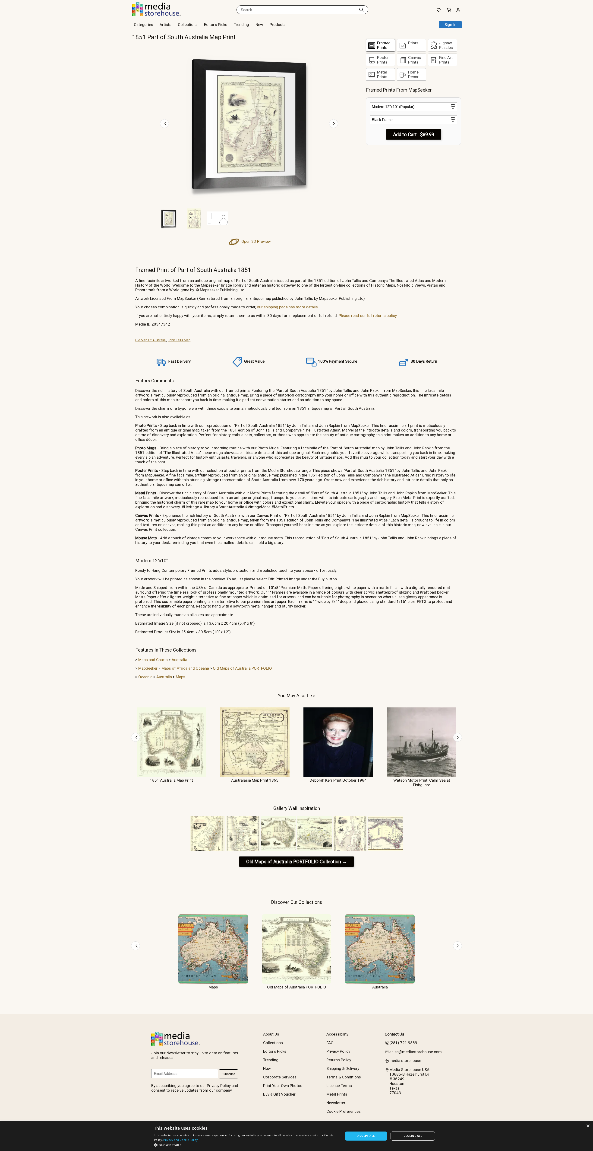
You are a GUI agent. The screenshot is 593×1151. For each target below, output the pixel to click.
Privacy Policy (338, 1051)
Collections (188, 24)
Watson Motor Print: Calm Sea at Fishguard (421, 782)
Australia (179, 659)
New (259, 24)
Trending (241, 24)
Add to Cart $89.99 (413, 134)
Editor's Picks (215, 24)
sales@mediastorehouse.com (415, 1051)
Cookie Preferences (343, 1111)
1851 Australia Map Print (171, 780)
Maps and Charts (153, 659)
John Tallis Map (179, 340)
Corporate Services (279, 1077)
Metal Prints (336, 1094)
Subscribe (228, 1074)
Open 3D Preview (255, 241)
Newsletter (335, 1102)
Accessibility (337, 1034)
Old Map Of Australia (150, 340)
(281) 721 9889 (403, 1042)
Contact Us (394, 1034)
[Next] (333, 123)
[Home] (161, 15)
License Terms (339, 1085)
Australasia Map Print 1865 (254, 780)
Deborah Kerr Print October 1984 (338, 780)
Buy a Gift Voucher (279, 1094)
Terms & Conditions (343, 1077)
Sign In (450, 24)
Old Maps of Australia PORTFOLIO (242, 668)
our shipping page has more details (287, 307)
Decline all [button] (413, 1136)
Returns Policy (338, 1060)
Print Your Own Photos (282, 1085)
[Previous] (164, 123)
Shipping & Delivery (342, 1068)
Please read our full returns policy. (368, 315)
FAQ (330, 1042)
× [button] (588, 1126)
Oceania (145, 677)
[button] (246, 1145)
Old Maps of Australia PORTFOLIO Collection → (296, 861)
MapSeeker (148, 668)
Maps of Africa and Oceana (185, 668)
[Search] (361, 10)
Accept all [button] (366, 1136)
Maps (180, 677)
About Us (271, 1034)
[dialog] (296, 1136)
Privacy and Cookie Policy (180, 1140)
